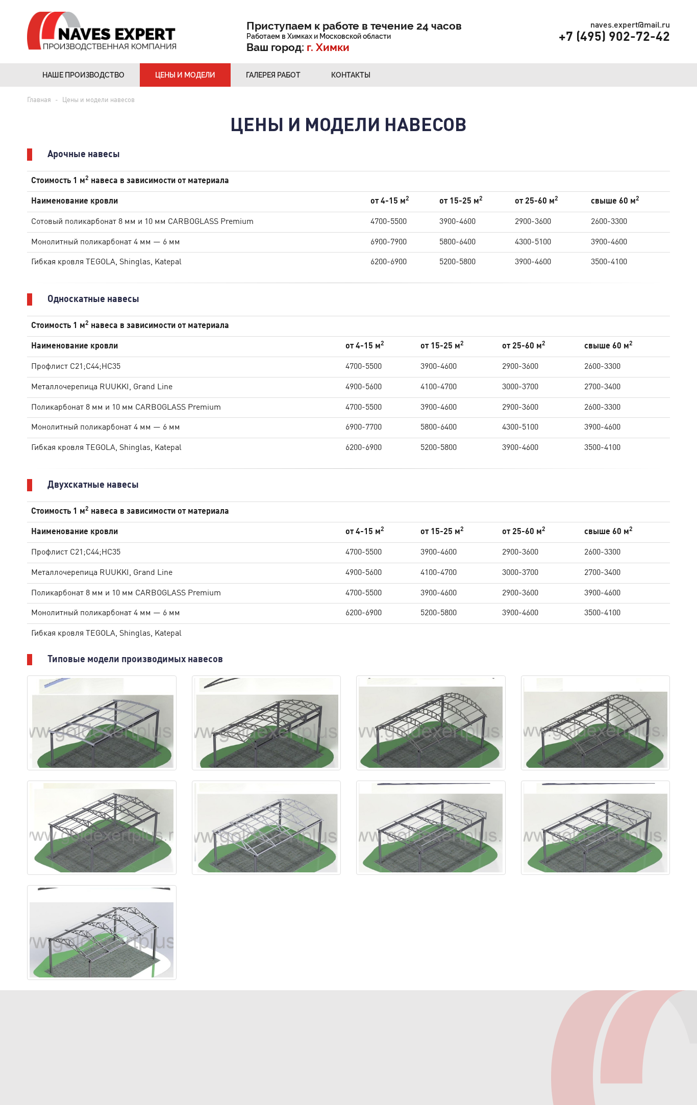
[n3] (595, 828)
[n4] (266, 828)
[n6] (431, 722)
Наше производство (83, 75)
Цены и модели (185, 75)
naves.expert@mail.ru (630, 25)
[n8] (102, 722)
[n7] (266, 722)
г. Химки (329, 47)
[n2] (102, 828)
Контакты (350, 75)
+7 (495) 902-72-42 (614, 38)
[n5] (595, 722)
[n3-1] (431, 828)
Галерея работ (273, 75)
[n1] (102, 932)
